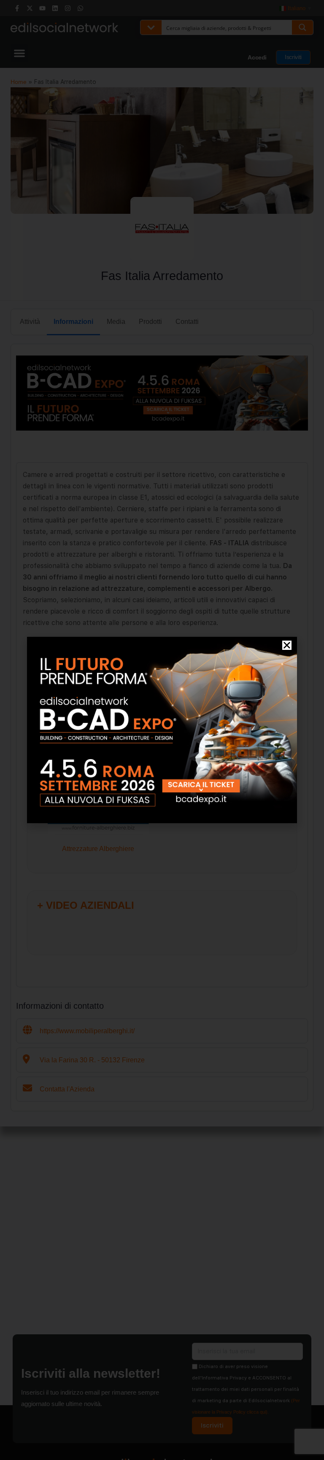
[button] (287, 645)
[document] (162, 730)
